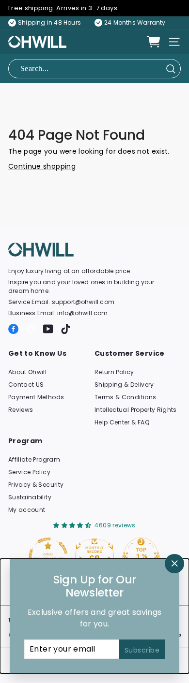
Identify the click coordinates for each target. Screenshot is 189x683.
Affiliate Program (34, 459)
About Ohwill (27, 372)
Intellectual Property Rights (135, 410)
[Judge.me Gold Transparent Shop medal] (48, 557)
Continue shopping (42, 166)
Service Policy (29, 472)
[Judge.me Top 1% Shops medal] (141, 557)
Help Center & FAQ (121, 422)
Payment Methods (36, 397)
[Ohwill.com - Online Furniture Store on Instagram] (31, 329)
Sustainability (29, 497)
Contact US (26, 384)
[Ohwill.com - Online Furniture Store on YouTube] (48, 329)
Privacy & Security (35, 484)
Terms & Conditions (125, 397)
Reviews (20, 410)
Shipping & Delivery (124, 384)
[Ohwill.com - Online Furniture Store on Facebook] (13, 329)
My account (27, 510)
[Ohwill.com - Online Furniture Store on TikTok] (66, 329)
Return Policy (114, 372)
